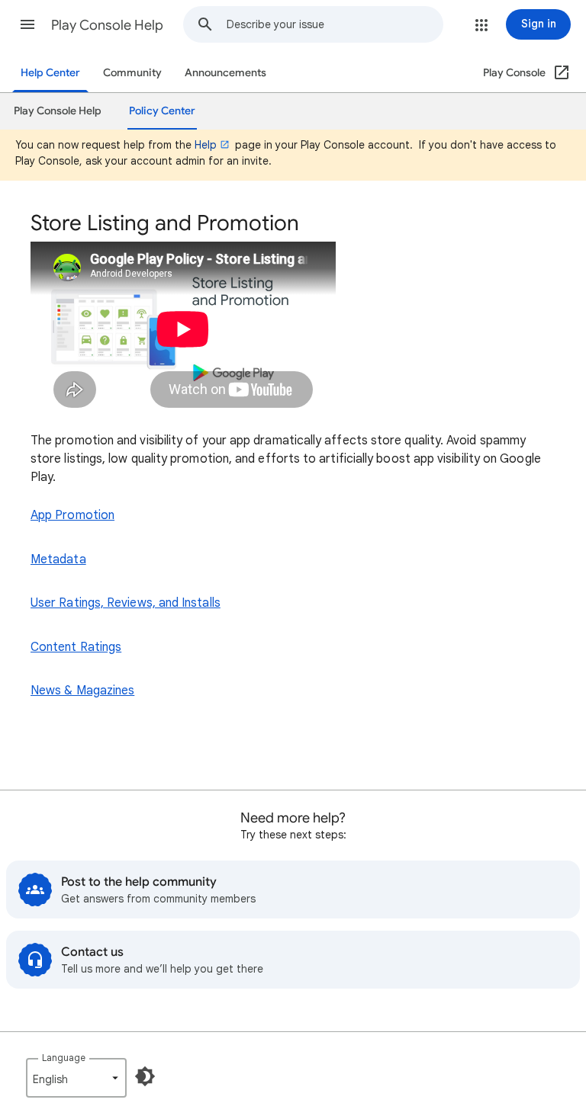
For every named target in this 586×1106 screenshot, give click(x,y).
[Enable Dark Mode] (145, 1076)
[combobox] (335, 24)
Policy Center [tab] (162, 110)
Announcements (225, 72)
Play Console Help (107, 25)
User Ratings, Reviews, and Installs (126, 603)
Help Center (50, 72)
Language (63, 1057)
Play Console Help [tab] (57, 110)
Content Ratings (76, 647)
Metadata (58, 559)
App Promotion (72, 515)
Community (132, 72)
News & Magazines (82, 690)
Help (206, 145)
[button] (27, 24)
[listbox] (76, 1078)
